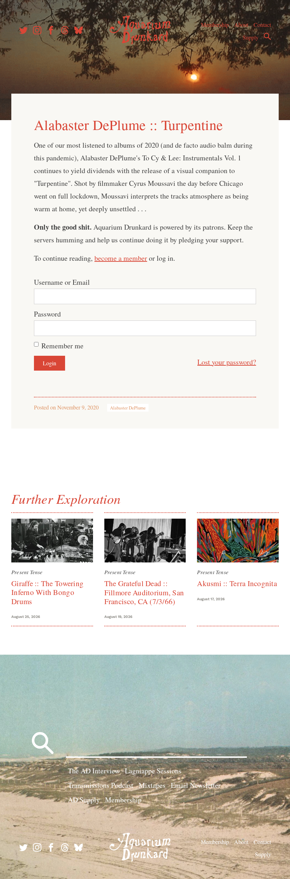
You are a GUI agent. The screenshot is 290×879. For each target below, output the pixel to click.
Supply (251, 37)
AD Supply (84, 799)
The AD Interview (94, 770)
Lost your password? (226, 362)
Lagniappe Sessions (153, 770)
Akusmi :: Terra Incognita (237, 583)
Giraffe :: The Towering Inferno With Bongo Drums (47, 592)
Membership (215, 24)
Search (267, 36)
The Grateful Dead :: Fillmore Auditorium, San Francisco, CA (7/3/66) (144, 592)
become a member (120, 258)
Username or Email (62, 282)
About (241, 24)
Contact (262, 24)
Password (47, 314)
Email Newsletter (196, 785)
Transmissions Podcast (100, 785)
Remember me (62, 345)
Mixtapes (152, 785)
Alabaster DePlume (128, 408)
